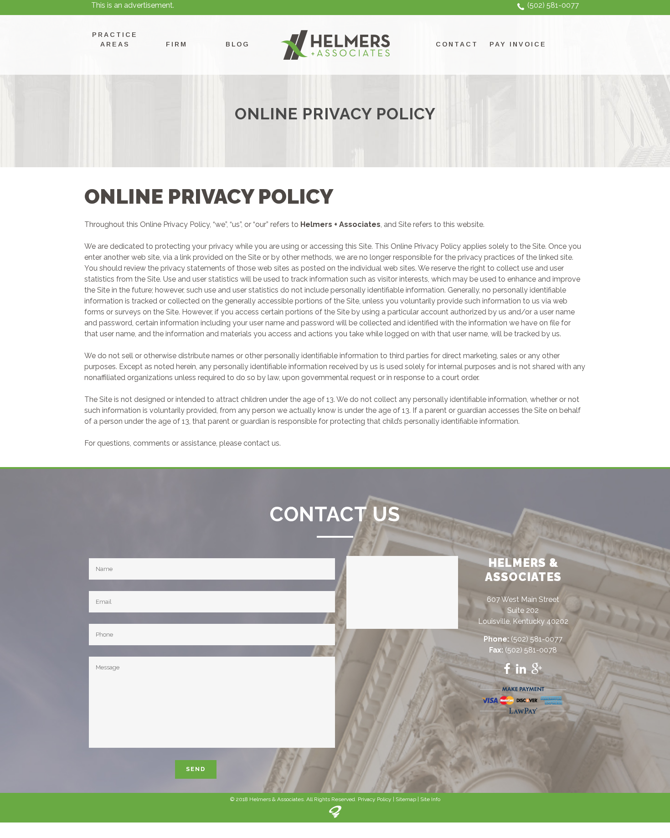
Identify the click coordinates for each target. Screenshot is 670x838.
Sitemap (406, 799)
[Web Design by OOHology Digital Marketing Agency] (335, 816)
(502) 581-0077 (553, 5)
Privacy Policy (375, 799)
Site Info (430, 799)
